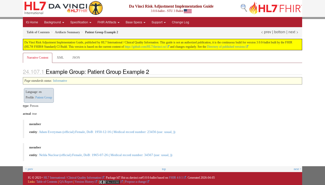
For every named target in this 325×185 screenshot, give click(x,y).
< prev (266, 31)
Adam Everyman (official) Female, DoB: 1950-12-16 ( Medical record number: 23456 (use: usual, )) (107, 132)
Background (53, 22)
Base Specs (134, 22)
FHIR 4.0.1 (176, 177)
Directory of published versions (226, 46)
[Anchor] (152, 71)
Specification (79, 22)
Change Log (180, 22)
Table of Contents (46, 181)
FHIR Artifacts (107, 22)
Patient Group (43, 97)
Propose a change (135, 181)
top (164, 169)
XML (60, 57)
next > (293, 31)
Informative (60, 80)
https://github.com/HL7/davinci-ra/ (145, 46)
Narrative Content (37, 57)
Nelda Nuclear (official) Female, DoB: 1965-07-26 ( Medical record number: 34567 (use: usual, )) (105, 155)
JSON (76, 57)
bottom (279, 31)
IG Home (32, 22)
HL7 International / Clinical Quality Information (72, 177)
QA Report (66, 181)
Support (157, 22)
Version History (84, 181)
